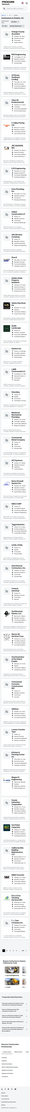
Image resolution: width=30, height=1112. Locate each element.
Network (6, 4)
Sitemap (3, 1105)
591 (23, 950)
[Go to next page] (26, 950)
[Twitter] (8, 1089)
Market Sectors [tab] (18, 1052)
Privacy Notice (4, 1096)
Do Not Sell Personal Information (8, 1102)
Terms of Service (5, 1099)
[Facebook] (5, 1089)
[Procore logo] (8, 2)
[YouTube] (15, 1089)
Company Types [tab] (7, 1052)
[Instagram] (11, 1089)
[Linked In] (2, 1089)
